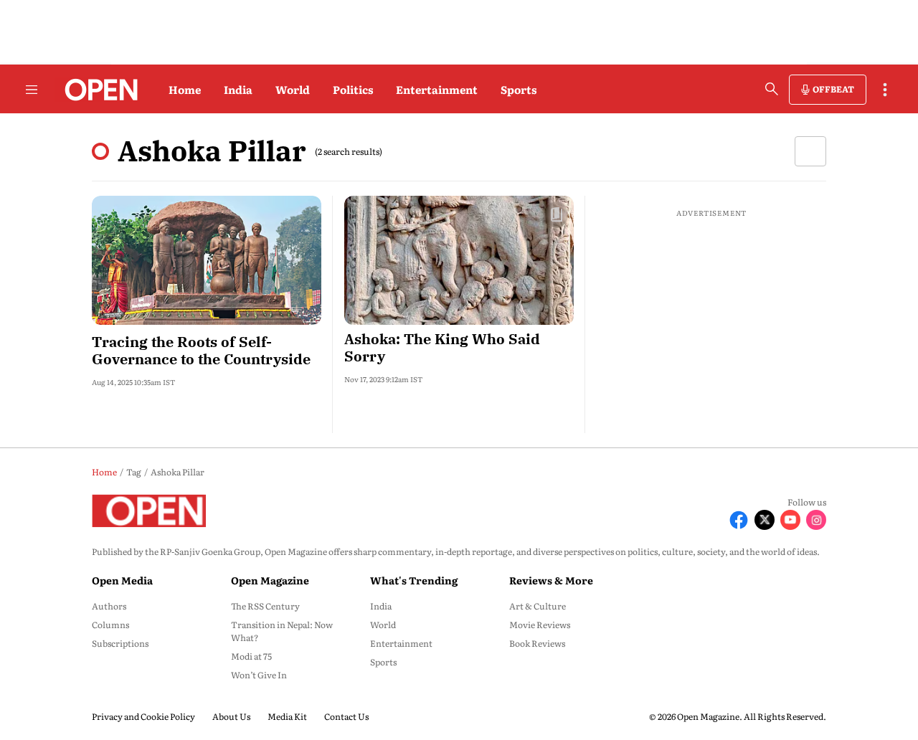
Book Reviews (537, 643)
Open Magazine (270, 580)
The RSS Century (265, 605)
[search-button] (771, 89)
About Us (231, 716)
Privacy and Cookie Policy (143, 716)
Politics (353, 89)
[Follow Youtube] (790, 520)
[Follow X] (764, 520)
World (292, 89)
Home (185, 89)
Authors (109, 605)
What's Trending (414, 580)
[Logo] (97, 89)
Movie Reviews (539, 624)
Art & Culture (537, 605)
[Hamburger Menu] (31, 89)
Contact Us (346, 716)
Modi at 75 (251, 656)
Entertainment (437, 89)
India (238, 89)
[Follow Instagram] (816, 520)
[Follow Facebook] (739, 520)
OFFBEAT (833, 88)
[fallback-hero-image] (206, 260)
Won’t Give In (259, 674)
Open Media (122, 580)
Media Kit (287, 716)
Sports (518, 89)
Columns (110, 624)
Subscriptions (120, 643)
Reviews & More (551, 580)
